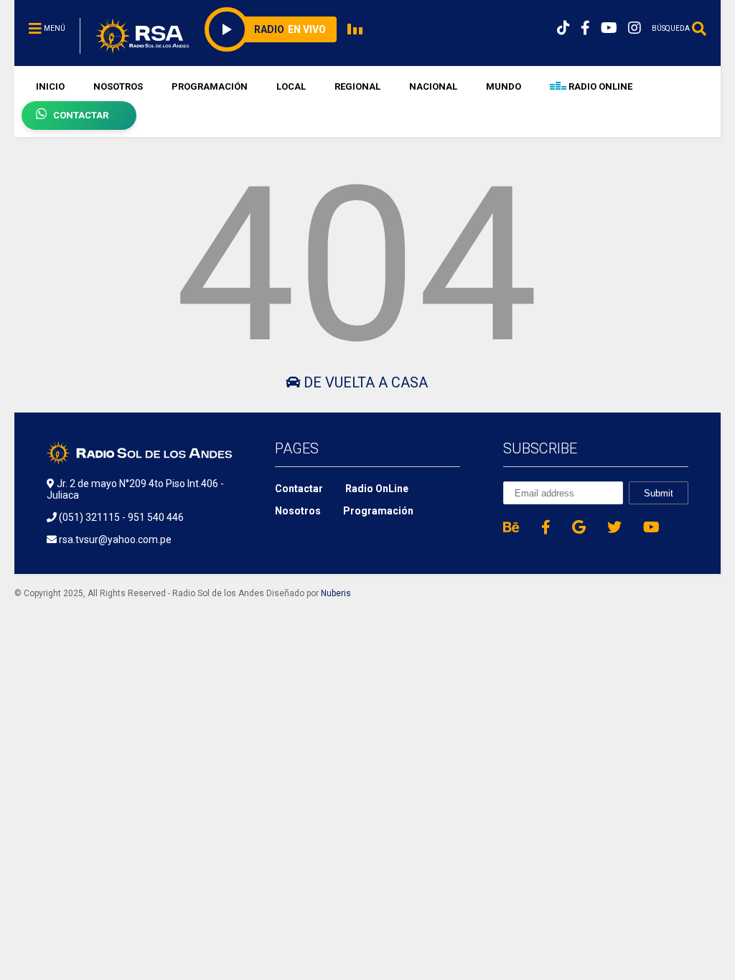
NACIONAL (433, 86)
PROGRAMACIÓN (210, 86)
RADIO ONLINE (599, 86)
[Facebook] (585, 28)
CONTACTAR (80, 115)
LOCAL (291, 86)
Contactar (299, 488)
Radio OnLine (376, 488)
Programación (378, 511)
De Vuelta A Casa (364, 382)
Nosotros (298, 511)
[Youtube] (609, 28)
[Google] (579, 527)
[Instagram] (634, 28)
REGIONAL (357, 86)
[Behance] (511, 527)
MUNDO (503, 86)
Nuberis (336, 593)
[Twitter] (614, 527)
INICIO (50, 86)
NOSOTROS (118, 86)
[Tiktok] (563, 28)
